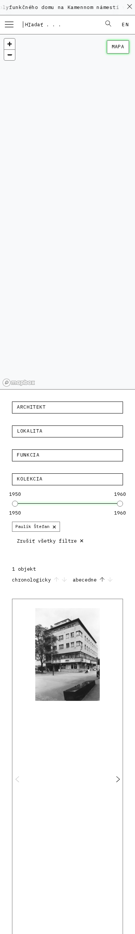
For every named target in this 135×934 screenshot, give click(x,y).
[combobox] (59, 24)
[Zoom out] (9, 54)
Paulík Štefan (36, 526)
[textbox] (67, 407)
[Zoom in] (9, 44)
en (125, 24)
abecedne (86, 580)
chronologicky (33, 580)
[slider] (15, 504)
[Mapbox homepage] (18, 382)
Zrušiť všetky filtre (50, 540)
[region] (67, 211)
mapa (118, 46)
